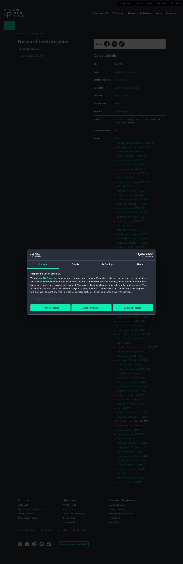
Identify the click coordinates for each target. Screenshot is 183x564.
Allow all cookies (132, 308)
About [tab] (140, 264)
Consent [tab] (43, 264)
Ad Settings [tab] (108, 264)
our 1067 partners (48, 278)
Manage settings (90, 308)
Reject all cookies (50, 308)
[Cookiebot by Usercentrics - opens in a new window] (140, 255)
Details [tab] (75, 264)
